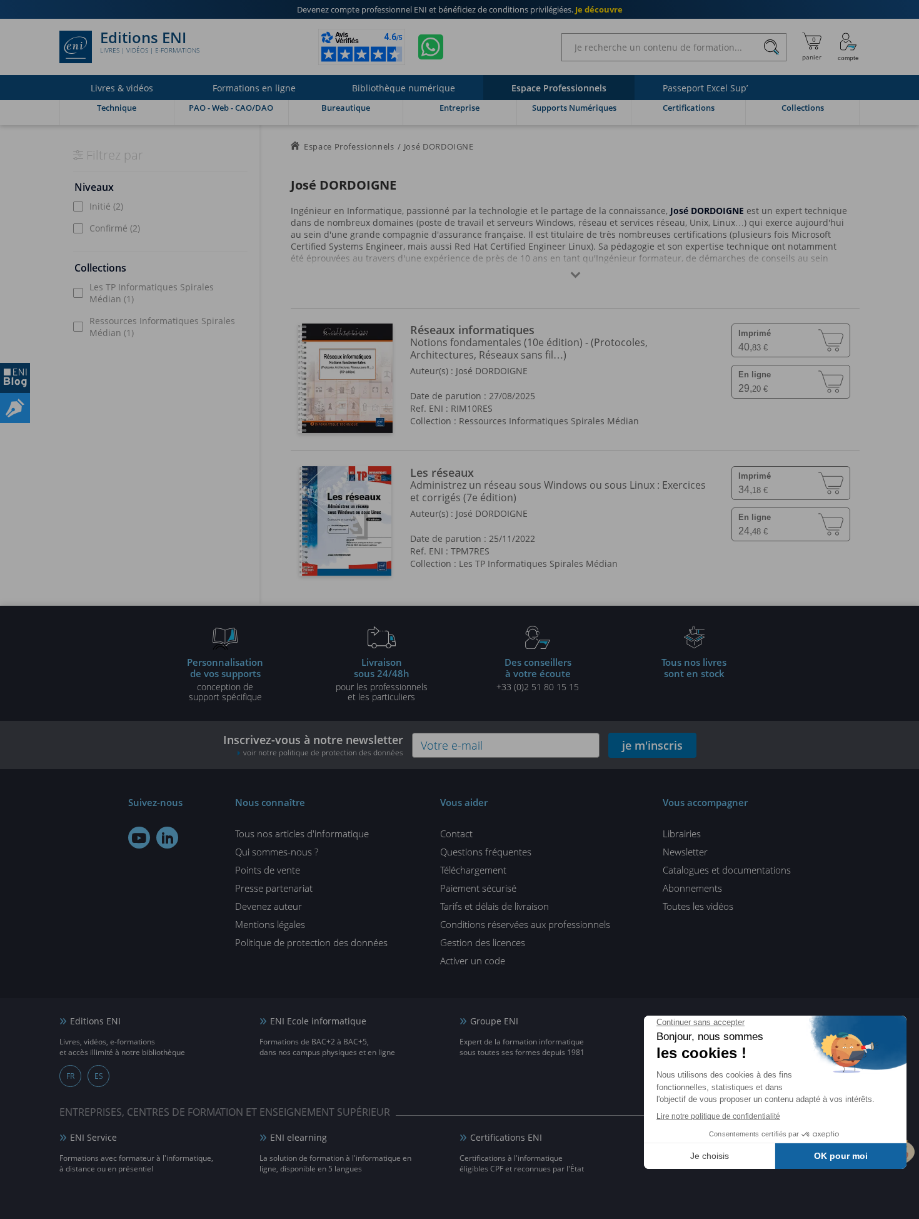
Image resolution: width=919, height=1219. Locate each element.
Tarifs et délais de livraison (494, 906)
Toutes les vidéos (698, 906)
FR (70, 1076)
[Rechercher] (771, 47)
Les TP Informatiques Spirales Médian (151, 293)
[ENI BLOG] (15, 378)
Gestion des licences (482, 942)
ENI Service (93, 1137)
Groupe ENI (494, 1021)
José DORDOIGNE (492, 371)
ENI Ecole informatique (318, 1021)
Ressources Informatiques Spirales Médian (162, 327)
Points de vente (267, 870)
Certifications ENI (506, 1137)
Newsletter (685, 851)
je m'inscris (652, 745)
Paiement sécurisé (478, 888)
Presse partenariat (274, 888)
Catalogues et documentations (727, 870)
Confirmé (114, 228)
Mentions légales (270, 924)
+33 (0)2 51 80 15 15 (537, 674)
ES (98, 1076)
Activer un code (472, 960)
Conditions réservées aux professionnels (525, 924)
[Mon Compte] (848, 47)
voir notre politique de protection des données (323, 752)
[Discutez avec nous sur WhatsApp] (430, 46)
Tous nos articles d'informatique (302, 833)
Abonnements (692, 888)
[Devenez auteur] (15, 408)
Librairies (682, 833)
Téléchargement (473, 870)
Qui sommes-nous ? (276, 851)
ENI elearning (298, 1137)
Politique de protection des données (311, 942)
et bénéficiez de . (460, 9)
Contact (456, 833)
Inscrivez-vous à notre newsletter (313, 745)
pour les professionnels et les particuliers (382, 679)
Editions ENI (149, 42)
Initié (106, 206)
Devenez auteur (268, 906)
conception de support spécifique (225, 679)
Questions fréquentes (485, 851)
